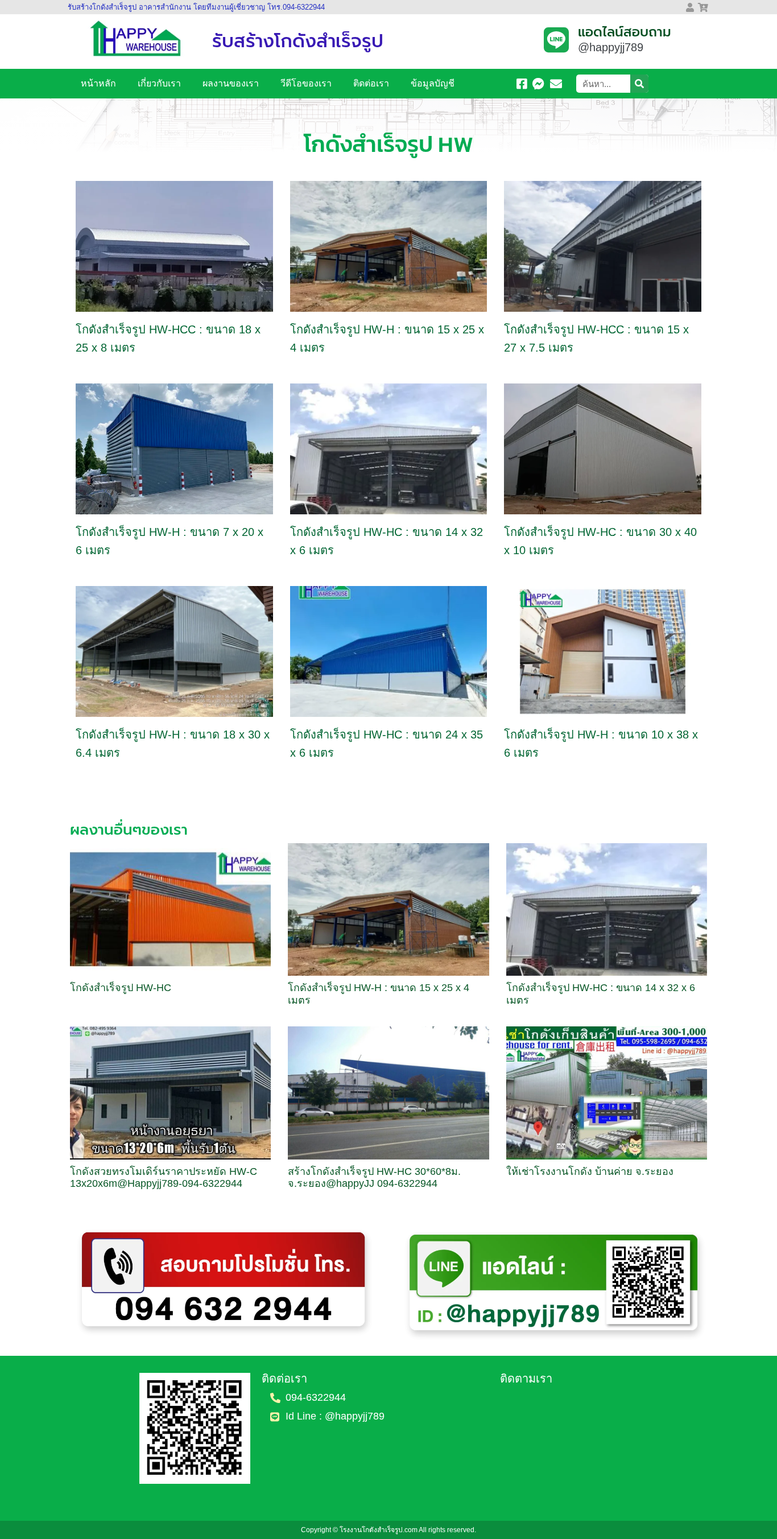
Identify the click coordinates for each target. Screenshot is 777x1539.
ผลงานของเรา (230, 83)
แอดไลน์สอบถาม (624, 32)
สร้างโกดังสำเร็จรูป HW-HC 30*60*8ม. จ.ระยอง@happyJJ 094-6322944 (374, 1178)
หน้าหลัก (98, 83)
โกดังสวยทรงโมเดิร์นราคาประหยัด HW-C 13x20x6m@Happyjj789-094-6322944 (163, 1178)
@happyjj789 (610, 47)
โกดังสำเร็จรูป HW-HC (120, 987)
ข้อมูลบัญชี (432, 83)
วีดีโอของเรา (306, 83)
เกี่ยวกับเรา (159, 83)
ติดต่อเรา (371, 83)
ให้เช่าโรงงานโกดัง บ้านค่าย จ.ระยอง (589, 1171)
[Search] (639, 84)
